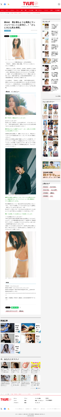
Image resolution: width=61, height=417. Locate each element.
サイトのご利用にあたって (19, 408)
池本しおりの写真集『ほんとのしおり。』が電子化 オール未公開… (54, 81)
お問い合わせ (43, 408)
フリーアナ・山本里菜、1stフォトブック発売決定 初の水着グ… (54, 40)
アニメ (17, 10)
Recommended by (33, 388)
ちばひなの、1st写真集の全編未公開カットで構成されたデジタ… (54, 53)
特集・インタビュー (39, 10)
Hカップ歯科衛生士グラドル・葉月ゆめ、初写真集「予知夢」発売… (54, 74)
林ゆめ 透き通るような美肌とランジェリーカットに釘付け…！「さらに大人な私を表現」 (26, 13)
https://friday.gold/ (14, 286)
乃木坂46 (46, 193)
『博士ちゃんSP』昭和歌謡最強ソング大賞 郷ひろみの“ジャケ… (54, 89)
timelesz (46, 187)
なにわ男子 (54, 190)
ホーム (2, 10)
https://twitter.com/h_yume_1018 (21, 287)
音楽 (21, 10)
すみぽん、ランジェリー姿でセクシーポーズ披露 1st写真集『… (54, 26)
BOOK (51, 10)
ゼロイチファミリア (10, 62)
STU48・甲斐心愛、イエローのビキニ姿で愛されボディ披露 (54, 67)
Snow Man (46, 190)
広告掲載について (36, 408)
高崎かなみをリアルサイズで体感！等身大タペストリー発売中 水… (54, 33)
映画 (25, 10)
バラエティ (12, 10)
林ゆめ (21, 311)
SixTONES (53, 187)
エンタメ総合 (31, 10)
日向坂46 (46, 196)
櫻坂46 (52, 193)
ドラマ (7, 10)
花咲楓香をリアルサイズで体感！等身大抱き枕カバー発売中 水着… (54, 47)
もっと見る (58, 96)
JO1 (52, 196)
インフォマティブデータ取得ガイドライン (53, 408)
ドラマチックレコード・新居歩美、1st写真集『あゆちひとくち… (54, 60)
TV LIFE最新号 (57, 10)
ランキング (46, 10)
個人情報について (28, 408)
